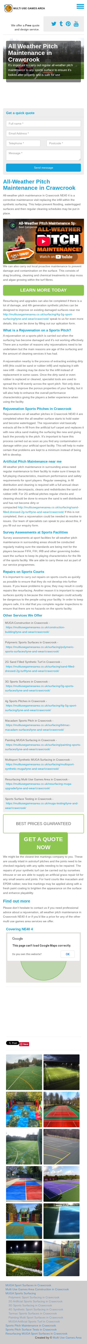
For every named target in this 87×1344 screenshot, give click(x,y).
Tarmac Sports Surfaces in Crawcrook (32, 1313)
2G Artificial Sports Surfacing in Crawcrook (35, 1301)
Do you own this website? (27, 954)
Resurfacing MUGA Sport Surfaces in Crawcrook (36, 1333)
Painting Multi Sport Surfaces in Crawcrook (35, 1317)
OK (68, 954)
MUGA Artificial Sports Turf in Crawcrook (34, 1321)
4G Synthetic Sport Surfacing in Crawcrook (35, 1309)
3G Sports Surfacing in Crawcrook (30, 1305)
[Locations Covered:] (5, 6)
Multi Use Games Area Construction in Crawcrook (37, 1289)
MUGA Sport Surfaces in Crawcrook (28, 1285)
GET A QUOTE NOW (43, 843)
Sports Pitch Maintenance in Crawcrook (30, 1325)
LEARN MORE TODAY (43, 290)
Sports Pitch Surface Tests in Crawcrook (31, 1329)
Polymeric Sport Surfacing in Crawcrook (33, 1297)
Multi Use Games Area (67, 1337)
